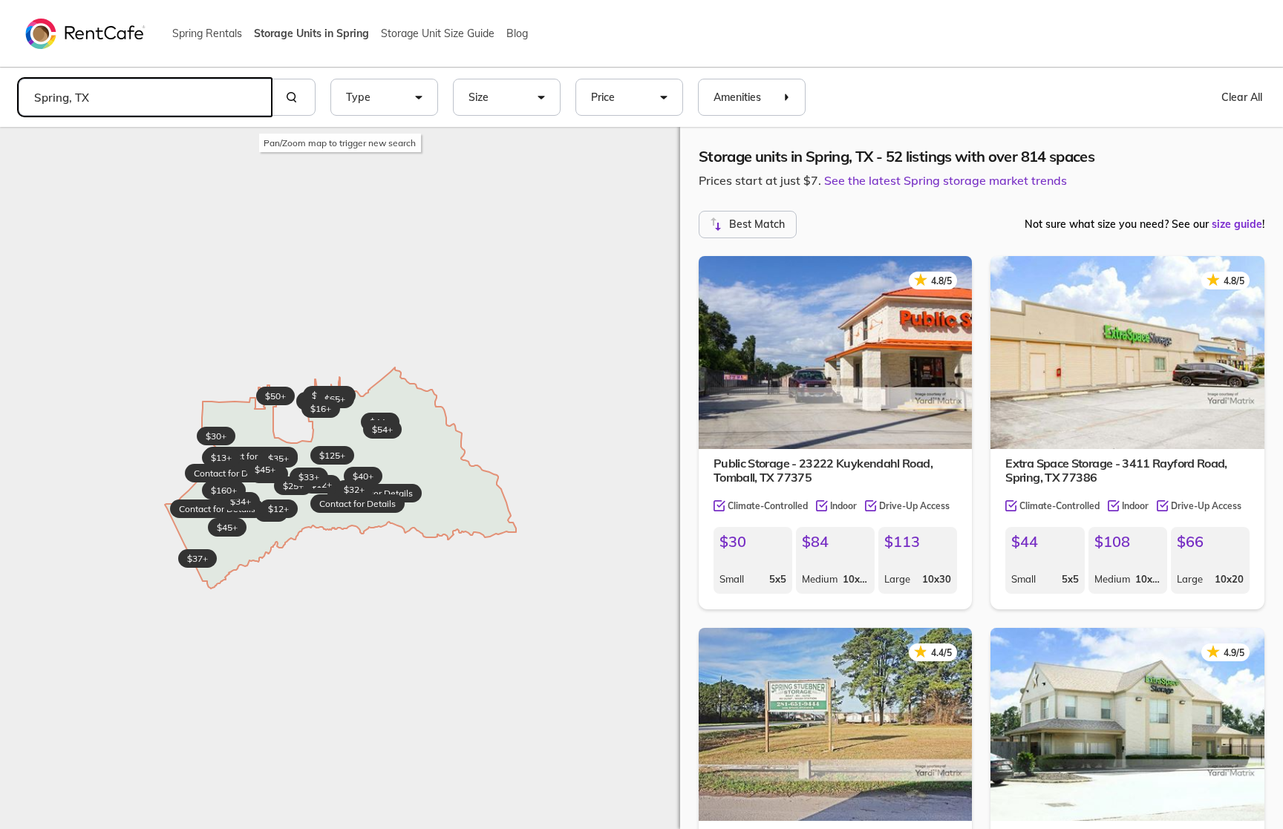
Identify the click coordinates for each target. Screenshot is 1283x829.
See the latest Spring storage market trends (945, 180)
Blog (517, 33)
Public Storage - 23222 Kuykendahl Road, (823, 470)
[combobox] (145, 97)
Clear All (1241, 97)
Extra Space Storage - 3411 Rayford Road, (1116, 470)
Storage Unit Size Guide (437, 33)
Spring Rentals (207, 33)
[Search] (293, 97)
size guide (1237, 224)
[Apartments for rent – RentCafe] (85, 33)
